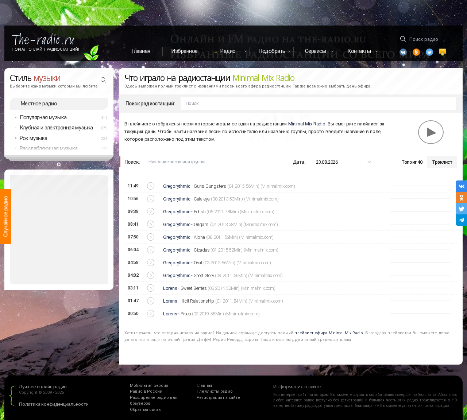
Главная (140, 51)
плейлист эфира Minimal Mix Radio (328, 333)
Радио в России (146, 391)
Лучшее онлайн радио (43, 386)
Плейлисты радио (215, 391)
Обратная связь (145, 409)
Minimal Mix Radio (306, 124)
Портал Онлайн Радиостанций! (45, 49)
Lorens (170, 288)
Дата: (299, 162)
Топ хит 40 (412, 162)
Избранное (184, 51)
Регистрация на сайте (218, 397)
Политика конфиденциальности (54, 404)
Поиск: (132, 162)
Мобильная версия (149, 385)
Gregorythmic (176, 186)
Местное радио (39, 103)
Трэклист (442, 162)
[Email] (442, 52)
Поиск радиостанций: (150, 103)
